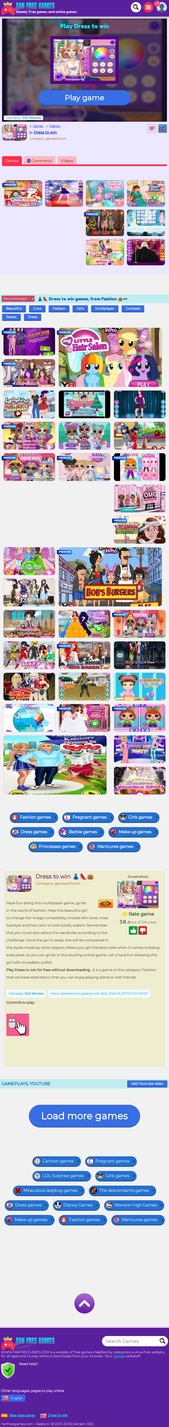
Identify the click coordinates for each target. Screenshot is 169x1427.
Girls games (140, 817)
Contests (133, 308)
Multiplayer (104, 308)
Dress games (34, 831)
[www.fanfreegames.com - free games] (29, 1343)
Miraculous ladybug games (50, 1190)
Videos (67, 161)
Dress (32, 317)
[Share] (162, 128)
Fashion (59, 308)
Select (11, 317)
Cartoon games (58, 1161)
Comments (40, 161)
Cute (37, 308)
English (17, 1398)
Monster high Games (135, 1205)
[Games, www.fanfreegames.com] (29, 8)
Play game (84, 97)
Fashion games (35, 817)
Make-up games (135, 831)
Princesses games (57, 846)
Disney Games (78, 1205)
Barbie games (83, 831)
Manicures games (115, 846)
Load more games (84, 1116)
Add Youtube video (147, 1084)
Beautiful (14, 308)
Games (12, 161)
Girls (80, 308)
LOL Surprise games (63, 1175)
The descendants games (124, 1190)
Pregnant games (90, 817)
